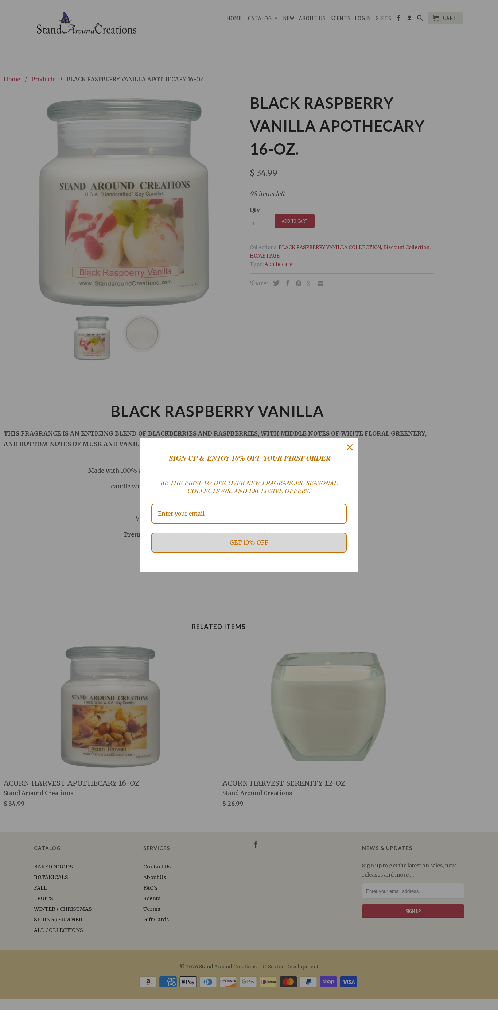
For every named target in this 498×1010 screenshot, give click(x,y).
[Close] (349, 447)
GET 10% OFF (249, 542)
